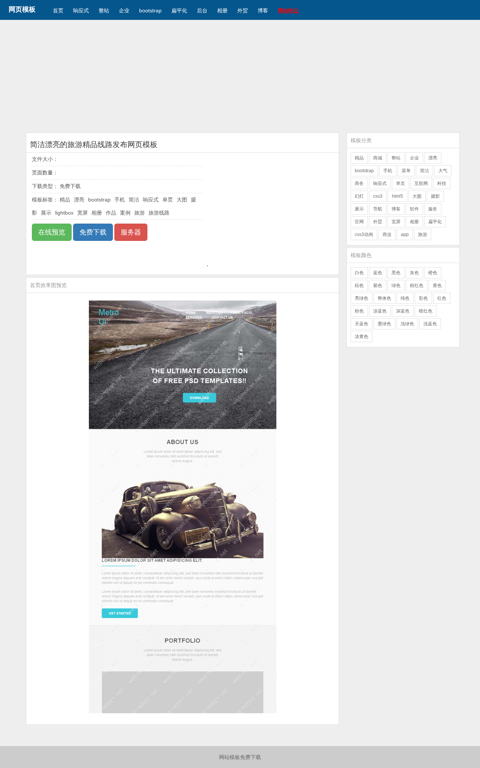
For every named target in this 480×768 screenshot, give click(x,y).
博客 (263, 11)
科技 (441, 183)
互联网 (421, 183)
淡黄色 (361, 336)
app (405, 234)
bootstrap (150, 11)
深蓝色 (403, 311)
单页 (167, 200)
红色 (441, 298)
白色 (359, 272)
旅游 (139, 213)
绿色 (396, 285)
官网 (359, 221)
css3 (377, 196)
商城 (377, 158)
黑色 (396, 272)
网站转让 (288, 11)
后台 (202, 11)
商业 (387, 234)
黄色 (437, 285)
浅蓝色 (430, 323)
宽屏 (82, 213)
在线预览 (51, 232)
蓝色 (377, 272)
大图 (182, 200)
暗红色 (425, 311)
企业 (124, 11)
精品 (65, 200)
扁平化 (179, 11)
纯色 (405, 298)
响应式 (81, 11)
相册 (222, 11)
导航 (377, 209)
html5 (397, 196)
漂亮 (79, 200)
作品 (111, 213)
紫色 (377, 285)
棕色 (359, 285)
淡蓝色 (380, 311)
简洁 (134, 200)
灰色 (414, 272)
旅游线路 (159, 213)
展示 (46, 213)
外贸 (242, 11)
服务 (432, 209)
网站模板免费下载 (240, 757)
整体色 (384, 298)
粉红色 (416, 285)
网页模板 (22, 9)
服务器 (131, 232)
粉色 (359, 311)
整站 (104, 11)
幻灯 (359, 196)
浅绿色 (407, 323)
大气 (442, 170)
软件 (414, 209)
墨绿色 (384, 323)
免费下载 (93, 232)
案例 (125, 213)
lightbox (64, 213)
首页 (58, 11)
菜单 (406, 170)
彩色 (423, 298)
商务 (359, 183)
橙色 (432, 272)
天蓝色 (361, 323)
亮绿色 (361, 298)
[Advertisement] (240, 76)
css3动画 (364, 234)
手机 (119, 200)
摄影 (435, 196)
